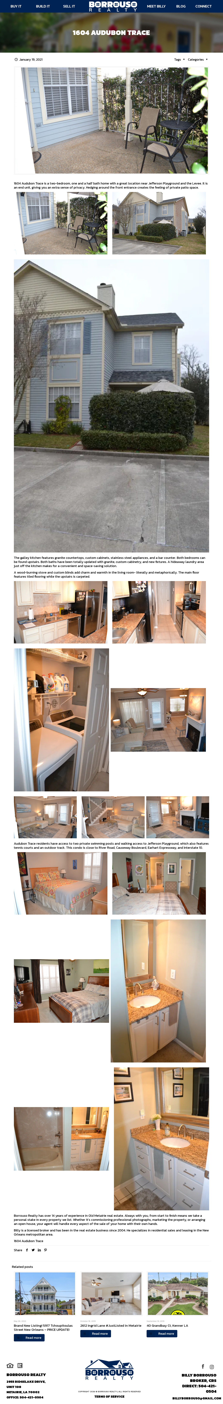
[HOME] (113, 6)
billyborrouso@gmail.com (196, 1398)
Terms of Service (109, 1396)
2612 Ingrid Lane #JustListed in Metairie (110, 1325)
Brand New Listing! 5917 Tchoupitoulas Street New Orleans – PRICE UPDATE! (43, 1327)
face (205, 1366)
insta (212, 1366)
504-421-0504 (31, 1397)
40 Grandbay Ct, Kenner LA (167, 1325)
